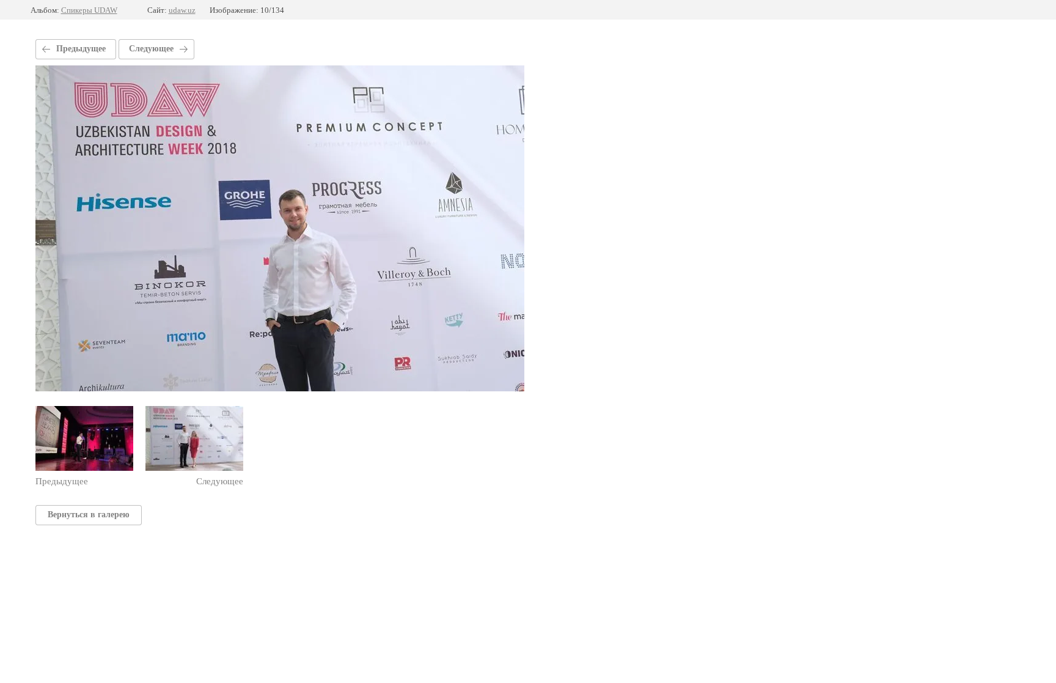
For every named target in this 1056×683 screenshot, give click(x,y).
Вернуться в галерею (89, 514)
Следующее (151, 48)
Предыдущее (81, 48)
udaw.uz (182, 10)
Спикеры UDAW (89, 10)
